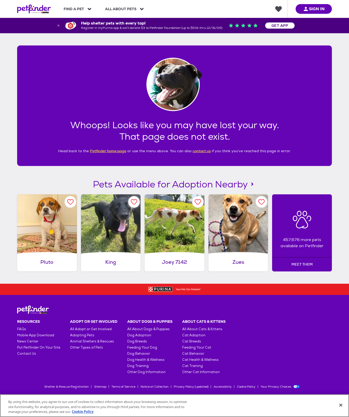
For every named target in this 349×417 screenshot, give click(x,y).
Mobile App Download (35, 335)
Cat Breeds (191, 341)
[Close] (340, 405)
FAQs (21, 329)
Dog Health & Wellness (146, 360)
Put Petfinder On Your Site (38, 347)
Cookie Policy (246, 387)
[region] (174, 405)
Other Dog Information (146, 372)
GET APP (279, 25)
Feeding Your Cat (196, 347)
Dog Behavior (138, 353)
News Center (27, 341)
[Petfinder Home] (34, 9)
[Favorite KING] (134, 201)
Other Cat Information (201, 372)
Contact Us (26, 353)
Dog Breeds (137, 341)
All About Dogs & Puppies (148, 329)
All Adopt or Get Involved (91, 329)
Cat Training (192, 366)
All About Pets (120, 9)
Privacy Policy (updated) (191, 387)
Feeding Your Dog (142, 347)
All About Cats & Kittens (202, 329)
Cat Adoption (193, 335)
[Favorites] (278, 9)
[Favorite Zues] (261, 201)
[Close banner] (58, 25)
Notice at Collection (155, 387)
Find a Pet (74, 9)
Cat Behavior (193, 353)
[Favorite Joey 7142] (197, 201)
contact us (202, 151)
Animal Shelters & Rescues (92, 341)
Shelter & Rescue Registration (66, 387)
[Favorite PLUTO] (70, 201)
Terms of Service (123, 387)
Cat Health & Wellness (200, 360)
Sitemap (100, 387)
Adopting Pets (82, 335)
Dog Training (138, 366)
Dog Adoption (139, 335)
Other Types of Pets (86, 347)
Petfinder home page (108, 151)
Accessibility (223, 387)
